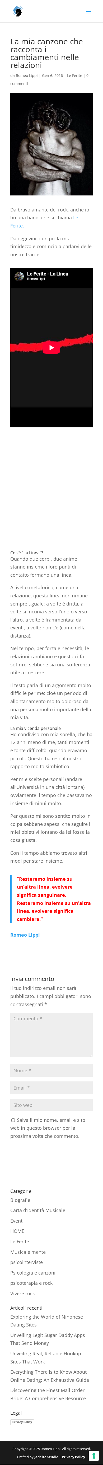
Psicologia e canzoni (32, 1273)
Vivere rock (22, 1293)
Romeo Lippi (27, 75)
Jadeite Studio (46, 1457)
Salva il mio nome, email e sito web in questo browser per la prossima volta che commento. (47, 1128)
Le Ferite (74, 75)
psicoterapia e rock (31, 1283)
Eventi (17, 1221)
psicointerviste (26, 1262)
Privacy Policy (22, 1422)
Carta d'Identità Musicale (37, 1210)
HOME (17, 1231)
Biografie (20, 1200)
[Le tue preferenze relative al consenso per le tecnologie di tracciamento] (94, 1456)
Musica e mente (28, 1252)
